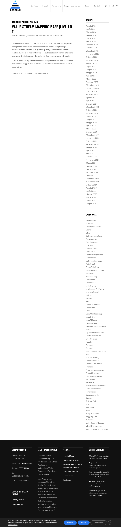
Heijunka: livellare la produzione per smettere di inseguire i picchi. (97, 465)
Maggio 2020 (91, 194)
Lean (88, 311)
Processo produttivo (94, 364)
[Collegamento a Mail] (117, 6)
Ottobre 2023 (91, 110)
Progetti (89, 367)
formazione (38, 36)
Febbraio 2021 (92, 172)
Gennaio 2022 (91, 157)
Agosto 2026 (91, 26)
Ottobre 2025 (91, 57)
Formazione (90, 282)
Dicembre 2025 (92, 51)
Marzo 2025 (91, 79)
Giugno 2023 (91, 119)
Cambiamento (91, 239)
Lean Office (90, 317)
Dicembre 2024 (92, 85)
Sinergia (89, 398)
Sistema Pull (91, 401)
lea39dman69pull (43, 73)
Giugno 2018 (91, 203)
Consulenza (22, 36)
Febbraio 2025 (92, 82)
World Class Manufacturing (97, 429)
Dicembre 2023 (92, 107)
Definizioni (30, 36)
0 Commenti (28, 73)
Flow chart (90, 273)
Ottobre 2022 (91, 141)
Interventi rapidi (92, 292)
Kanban (89, 298)
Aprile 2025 (90, 76)
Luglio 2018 (90, 200)
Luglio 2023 (90, 116)
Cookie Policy (17, 504)
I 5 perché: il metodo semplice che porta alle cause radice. (99, 457)
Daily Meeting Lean (94, 261)
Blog (88, 233)
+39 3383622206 (22, 468)
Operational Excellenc (95, 332)
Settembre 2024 (92, 94)
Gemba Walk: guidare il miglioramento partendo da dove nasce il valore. (98, 492)
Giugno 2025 (91, 69)
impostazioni (12, 525)
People (89, 342)
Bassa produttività (93, 226)
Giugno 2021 (91, 163)
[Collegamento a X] (113, 6)
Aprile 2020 (90, 197)
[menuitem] (34, 6)
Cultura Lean (91, 258)
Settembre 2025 (92, 60)
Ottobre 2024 (91, 91)
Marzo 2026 (91, 41)
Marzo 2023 (91, 129)
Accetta (70, 523)
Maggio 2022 (91, 147)
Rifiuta (83, 523)
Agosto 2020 (91, 188)
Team (88, 410)
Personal (50, 36)
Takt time (90, 407)
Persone (89, 348)
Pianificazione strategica (96, 351)
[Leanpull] (15, 6)
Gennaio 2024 (91, 104)
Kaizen (88, 295)
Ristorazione (91, 392)
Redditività (90, 379)
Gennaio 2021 (91, 175)
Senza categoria (92, 395)
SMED (88, 404)
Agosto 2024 (91, 97)
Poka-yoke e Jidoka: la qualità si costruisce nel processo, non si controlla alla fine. (99, 474)
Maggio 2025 (91, 72)
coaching (15, 36)
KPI (87, 301)
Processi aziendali (93, 360)
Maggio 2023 (91, 122)
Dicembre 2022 (92, 135)
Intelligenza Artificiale (95, 289)
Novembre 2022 (92, 138)
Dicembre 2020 (92, 178)
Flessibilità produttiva (95, 270)
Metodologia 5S (92, 323)
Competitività (91, 248)
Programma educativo (95, 370)
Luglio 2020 (90, 191)
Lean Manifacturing (94, 314)
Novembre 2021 (92, 160)
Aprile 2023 (90, 125)
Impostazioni (99, 523)
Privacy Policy (18, 499)
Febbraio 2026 (92, 44)
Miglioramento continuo (96, 326)
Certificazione (91, 242)
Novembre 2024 (92, 88)
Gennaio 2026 (91, 47)
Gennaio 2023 (91, 132)
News (44, 36)
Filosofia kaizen (92, 267)
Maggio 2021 (91, 166)
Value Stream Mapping (95, 423)
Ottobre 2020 (91, 185)
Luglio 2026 (90, 29)
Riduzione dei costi (93, 388)
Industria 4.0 (91, 286)
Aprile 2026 (90, 38)
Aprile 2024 (90, 100)
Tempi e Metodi (58, 36)
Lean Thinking (91, 320)
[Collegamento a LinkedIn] (106, 6)
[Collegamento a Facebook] (110, 6)
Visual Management (94, 426)
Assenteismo (91, 220)
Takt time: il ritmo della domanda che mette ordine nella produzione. (97, 483)
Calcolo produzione (94, 236)
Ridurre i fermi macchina (96, 385)
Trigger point (91, 416)
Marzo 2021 (91, 169)
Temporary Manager (70, 472)
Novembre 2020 (92, 182)
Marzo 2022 (91, 153)
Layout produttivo (93, 304)
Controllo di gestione (94, 254)
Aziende (89, 223)
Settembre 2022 (92, 144)
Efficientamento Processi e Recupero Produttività (72, 465)
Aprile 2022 (90, 150)
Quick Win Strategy (94, 376)
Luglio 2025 (90, 66)
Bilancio (89, 230)
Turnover (89, 420)
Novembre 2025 (92, 54)
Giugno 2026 (91, 32)
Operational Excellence (71, 460)
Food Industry (91, 276)
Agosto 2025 (91, 63)
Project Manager (93, 373)
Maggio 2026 (91, 35)
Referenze (90, 382)
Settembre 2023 (92, 113)
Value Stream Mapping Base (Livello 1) (42, 29)
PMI (88, 354)
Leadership (90, 307)
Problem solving (92, 357)
